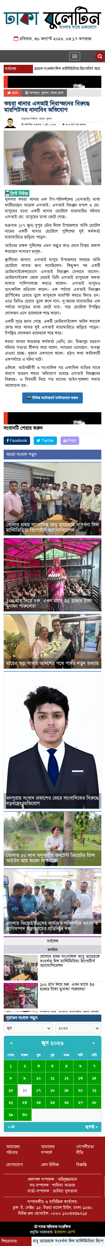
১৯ (66, 1090)
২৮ (94, 1102)
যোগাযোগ (14, 1164)
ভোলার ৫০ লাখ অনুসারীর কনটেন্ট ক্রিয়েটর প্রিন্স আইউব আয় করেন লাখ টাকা (50, 858)
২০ (80, 1090)
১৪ (94, 1078)
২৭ (80, 1102)
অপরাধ (34, 93)
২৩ (24, 1102)
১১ (52, 1078)
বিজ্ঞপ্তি (81, 1164)
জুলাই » (91, 1126)
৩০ (24, 1114)
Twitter (47, 440)
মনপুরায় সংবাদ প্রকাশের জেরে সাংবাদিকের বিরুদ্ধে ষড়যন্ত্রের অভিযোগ (52, 801)
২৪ (38, 1102)
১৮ (52, 1090)
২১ (94, 1090)
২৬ (66, 1102)
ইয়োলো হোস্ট (64, 1232)
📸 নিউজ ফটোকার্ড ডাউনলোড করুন (52, 398)
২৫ (52, 1102)
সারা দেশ (57, 93)
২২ (11, 1102)
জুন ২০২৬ (53, 1043)
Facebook (18, 440)
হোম (14, 93)
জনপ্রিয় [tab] (53, 949)
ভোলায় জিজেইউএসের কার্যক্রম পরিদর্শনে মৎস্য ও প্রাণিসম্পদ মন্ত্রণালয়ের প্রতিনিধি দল (52, 926)
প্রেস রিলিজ (50, 1164)
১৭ (38, 1090)
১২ (66, 1078)
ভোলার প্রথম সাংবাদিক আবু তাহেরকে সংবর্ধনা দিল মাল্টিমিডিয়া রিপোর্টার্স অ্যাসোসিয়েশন (52, 527)
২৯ (11, 1114)
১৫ (11, 1090)
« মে (11, 1126)
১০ (38, 1078)
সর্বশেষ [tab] (52, 941)
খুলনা (45, 93)
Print (71, 440)
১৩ (80, 1078)
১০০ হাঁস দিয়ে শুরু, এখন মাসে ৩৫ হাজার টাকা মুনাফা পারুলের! (49, 603)
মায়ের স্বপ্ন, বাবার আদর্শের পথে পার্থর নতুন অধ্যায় (52, 663)
